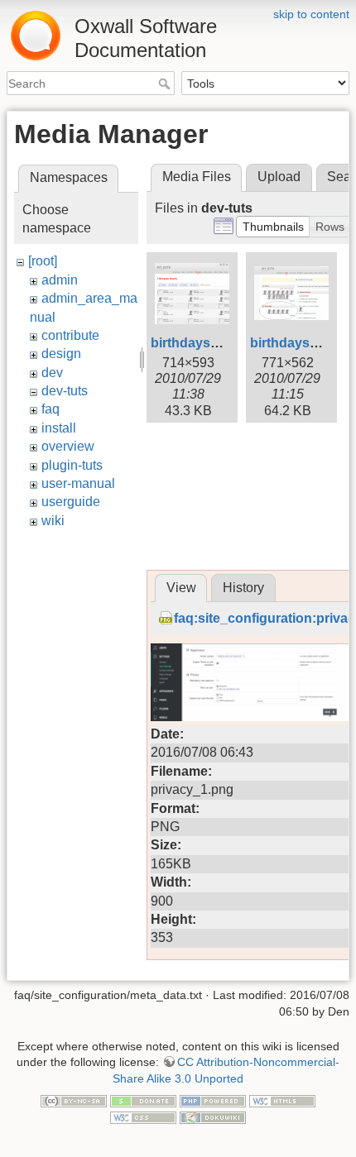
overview (67, 446)
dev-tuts (64, 391)
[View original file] (250, 681)
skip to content (311, 14)
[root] (42, 261)
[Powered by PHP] (213, 1100)
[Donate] (143, 1100)
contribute (70, 335)
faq (50, 409)
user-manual (78, 483)
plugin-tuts (72, 465)
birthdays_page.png (214, 343)
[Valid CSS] (143, 1116)
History (243, 588)
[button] (273, 226)
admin (59, 280)
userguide (70, 502)
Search (166, 83)
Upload (279, 177)
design (61, 354)
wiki (53, 521)
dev (52, 373)
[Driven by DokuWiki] (213, 1116)
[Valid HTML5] (282, 1100)
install (58, 428)
